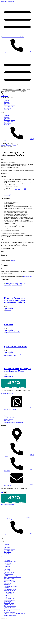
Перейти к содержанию (7, 1)
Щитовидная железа (10, 615)
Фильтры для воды (9, 612)
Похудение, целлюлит (10, 597)
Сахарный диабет (9, 603)
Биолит (13, 260)
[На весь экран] (3, 618)
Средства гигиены (9, 607)
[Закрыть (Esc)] (6, 618)
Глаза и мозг (7, 567)
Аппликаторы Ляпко (10, 561)
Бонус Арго (7, 108)
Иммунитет (7, 583)
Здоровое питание (9, 581)
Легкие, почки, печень (10, 586)
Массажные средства (10, 589)
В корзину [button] (7, 308)
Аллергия (7, 560)
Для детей (7, 571)
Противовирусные (9, 600)
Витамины (7, 566)
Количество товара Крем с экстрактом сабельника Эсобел (17, 170)
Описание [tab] (7, 191)
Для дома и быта (9, 572)
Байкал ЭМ (7, 563)
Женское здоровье (9, 578)
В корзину (3, 173)
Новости (6, 109)
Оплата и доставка (9, 105)
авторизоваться (27, 276)
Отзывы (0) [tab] (7, 195)
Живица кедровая (9, 580)
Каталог (6, 102)
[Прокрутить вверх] (2, 492)
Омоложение (8, 593)
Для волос (7, 569)
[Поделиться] (4, 618)
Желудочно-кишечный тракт (12, 577)
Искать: (3, 91)
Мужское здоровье (9, 590)
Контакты (7, 103)
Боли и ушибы (8, 564)
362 (25, 189)
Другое (17, 189)
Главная (6, 100)
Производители (8, 106)
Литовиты (7, 587)
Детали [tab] (6, 193)
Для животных (8, 574)
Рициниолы (7, 601)
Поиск (23, 91)
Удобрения (7, 610)
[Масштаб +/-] (1, 618)
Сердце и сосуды (9, 604)
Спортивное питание (10, 606)
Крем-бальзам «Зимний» (15, 347)
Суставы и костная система (12, 609)
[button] (17, 112)
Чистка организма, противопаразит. (14, 613)
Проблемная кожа (9, 598)
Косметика (7, 584)
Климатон (8, 325)
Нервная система (9, 592)
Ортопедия (7, 595)
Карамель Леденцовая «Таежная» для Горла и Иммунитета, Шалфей (14, 300)
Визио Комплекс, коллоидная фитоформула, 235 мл (17, 369)
